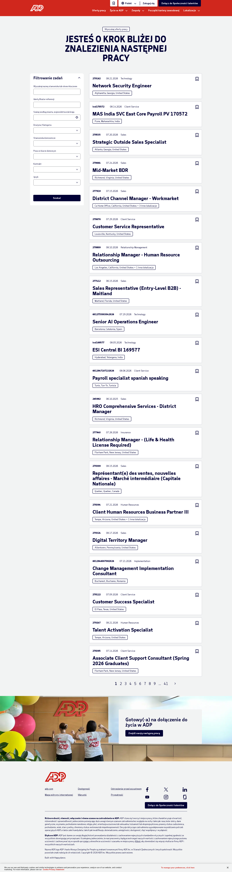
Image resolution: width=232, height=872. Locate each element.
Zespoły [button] (136, 10)
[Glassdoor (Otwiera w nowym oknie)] (182, 797)
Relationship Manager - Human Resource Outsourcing (136, 257)
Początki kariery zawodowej (163, 10)
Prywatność (117, 794)
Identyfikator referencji (43, 99)
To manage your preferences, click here (178, 868)
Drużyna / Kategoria (42, 125)
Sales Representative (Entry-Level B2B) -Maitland (137, 290)
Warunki (82, 794)
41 (166, 683)
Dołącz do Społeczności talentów (180, 3)
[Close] (228, 868)
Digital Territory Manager (120, 540)
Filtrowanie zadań (47, 78)
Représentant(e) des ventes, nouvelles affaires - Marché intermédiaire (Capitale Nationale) (137, 478)
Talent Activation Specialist (123, 629)
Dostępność (84, 788)
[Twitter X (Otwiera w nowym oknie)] (166, 789)
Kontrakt (37, 163)
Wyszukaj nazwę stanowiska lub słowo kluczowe (55, 86)
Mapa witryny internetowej (59, 794)
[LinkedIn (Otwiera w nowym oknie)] (182, 789)
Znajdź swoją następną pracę (144, 733)
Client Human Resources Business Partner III (141, 511)
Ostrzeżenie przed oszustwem (126, 788)
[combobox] (54, 117)
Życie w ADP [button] (117, 10)
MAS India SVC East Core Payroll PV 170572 (140, 113)
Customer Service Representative (128, 226)
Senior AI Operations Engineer (125, 321)
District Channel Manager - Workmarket (136, 198)
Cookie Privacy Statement (53, 870)
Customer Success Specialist (123, 601)
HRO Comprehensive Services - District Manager (134, 408)
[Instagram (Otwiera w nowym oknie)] (166, 797)
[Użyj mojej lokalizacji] (77, 117)
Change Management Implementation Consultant (133, 570)
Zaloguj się (149, 3)
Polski (128, 3)
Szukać (57, 197)
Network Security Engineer (122, 85)
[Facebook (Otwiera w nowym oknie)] (150, 789)
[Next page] (175, 683)
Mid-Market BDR (110, 170)
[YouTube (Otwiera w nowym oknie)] (150, 797)
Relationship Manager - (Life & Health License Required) (133, 442)
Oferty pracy (99, 10)
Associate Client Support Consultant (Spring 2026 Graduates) (141, 660)
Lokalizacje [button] (189, 10)
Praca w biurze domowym (44, 150)
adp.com (49, 788)
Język (35, 177)
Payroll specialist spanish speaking (130, 378)
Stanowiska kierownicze (44, 138)
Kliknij (137, 841)
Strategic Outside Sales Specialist (129, 142)
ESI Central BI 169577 (116, 349)
